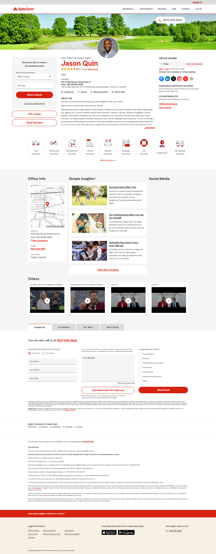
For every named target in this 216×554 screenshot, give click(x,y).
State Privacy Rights (72, 534)
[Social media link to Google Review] (191, 78)
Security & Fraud (49, 531)
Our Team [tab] (88, 327)
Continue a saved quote (34, 103)
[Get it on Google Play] (126, 532)
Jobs (173, 9)
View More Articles (108, 270)
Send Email (163, 390)
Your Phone (50, 353)
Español (196, 2)
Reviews (162, 9)
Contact (185, 9)
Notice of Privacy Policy (51, 534)
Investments (146, 9)
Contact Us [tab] (39, 327)
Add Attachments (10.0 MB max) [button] (108, 390)
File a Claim (34, 114)
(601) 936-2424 (37, 249)
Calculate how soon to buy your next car (123, 244)
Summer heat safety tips (122, 187)
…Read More (149, 128)
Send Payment (34, 122)
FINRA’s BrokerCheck (168, 104)
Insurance (127, 9)
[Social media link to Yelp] (185, 78)
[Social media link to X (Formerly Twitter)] (173, 78)
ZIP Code (21, 86)
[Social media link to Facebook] (161, 78)
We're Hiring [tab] (112, 327)
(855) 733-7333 (70, 410)
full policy (37, 488)
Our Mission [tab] (64, 327)
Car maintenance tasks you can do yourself (126, 216)
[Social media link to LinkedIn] (167, 78)
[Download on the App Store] (109, 532)
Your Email (36, 353)
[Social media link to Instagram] (179, 78)
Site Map (31, 538)
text (166, 69)
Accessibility (69, 531)
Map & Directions (40, 241)
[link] (23, 8)
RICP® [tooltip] (64, 74)
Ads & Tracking (33, 531)
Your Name (34, 361)
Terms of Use (33, 534)
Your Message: (89, 358)
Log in (198, 9)
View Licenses (165, 107)
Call (160, 69)
